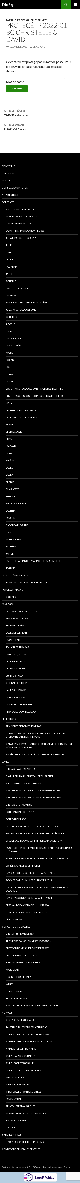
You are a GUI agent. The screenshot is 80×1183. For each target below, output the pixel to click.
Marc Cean (12, 969)
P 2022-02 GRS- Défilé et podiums (25, 1142)
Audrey (10, 453)
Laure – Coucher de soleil (21, 417)
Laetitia (10, 510)
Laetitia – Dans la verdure (21, 410)
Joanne (10, 568)
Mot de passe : (16, 82)
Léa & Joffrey (14, 919)
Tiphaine (11, 496)
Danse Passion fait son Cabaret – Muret (30, 897)
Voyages (7, 1012)
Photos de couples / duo (21, 711)
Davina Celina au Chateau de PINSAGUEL (29, 776)
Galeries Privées (36, 20)
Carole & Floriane (17, 525)
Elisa (9, 438)
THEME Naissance (16, 113)
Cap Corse (12, 1127)
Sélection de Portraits (20, 209)
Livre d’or (8, 173)
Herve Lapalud (14, 991)
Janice (10, 553)
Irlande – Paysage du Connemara (26, 1113)
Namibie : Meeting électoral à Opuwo (29, 1041)
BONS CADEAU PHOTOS (15, 187)
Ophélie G (11, 316)
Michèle (11, 546)
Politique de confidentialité (16, 1167)
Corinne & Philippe (17, 683)
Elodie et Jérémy (16, 625)
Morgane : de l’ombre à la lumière (26, 302)
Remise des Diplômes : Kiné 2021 (24, 726)
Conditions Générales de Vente (21, 1149)
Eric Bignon (10, 5)
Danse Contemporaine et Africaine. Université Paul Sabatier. (37, 889)
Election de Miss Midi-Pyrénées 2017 (27, 948)
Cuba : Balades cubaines (20, 1055)
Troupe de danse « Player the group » (28, 941)
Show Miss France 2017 (20, 933)
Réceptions (9, 718)
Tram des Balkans (16, 998)
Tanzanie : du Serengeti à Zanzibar (26, 1027)
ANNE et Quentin (16, 654)
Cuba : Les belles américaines (23, 1070)
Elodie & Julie (14, 431)
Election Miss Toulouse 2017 (23, 955)
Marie (9, 352)
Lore (9, 252)
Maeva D (11, 446)
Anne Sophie (13, 539)
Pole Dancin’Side (16, 819)
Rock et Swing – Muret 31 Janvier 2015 (29, 880)
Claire (9, 381)
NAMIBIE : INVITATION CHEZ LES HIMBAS (27, 1034)
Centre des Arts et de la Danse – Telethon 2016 (34, 826)
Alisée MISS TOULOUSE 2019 (21, 216)
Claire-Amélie (14, 345)
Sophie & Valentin (16, 675)
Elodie (10, 482)
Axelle (10, 331)
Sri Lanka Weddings (17, 618)
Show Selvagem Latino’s (20, 768)
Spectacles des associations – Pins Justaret (32, 1005)
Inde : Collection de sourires (23, 1091)
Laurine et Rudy (15, 661)
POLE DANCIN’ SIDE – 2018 (20, 812)
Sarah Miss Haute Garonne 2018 (25, 230)
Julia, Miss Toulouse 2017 (21, 309)
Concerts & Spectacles (16, 926)
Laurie (10, 259)
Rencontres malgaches (20, 1106)
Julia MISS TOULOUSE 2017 (21, 237)
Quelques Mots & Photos (21, 611)
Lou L (9, 367)
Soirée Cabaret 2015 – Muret (23, 865)
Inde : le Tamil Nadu (17, 1084)
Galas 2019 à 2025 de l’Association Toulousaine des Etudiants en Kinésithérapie (36, 735)
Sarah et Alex (14, 639)
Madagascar (14, 1098)
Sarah (9, 424)
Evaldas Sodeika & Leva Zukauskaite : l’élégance (35, 833)
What (9, 984)
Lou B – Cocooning (18, 288)
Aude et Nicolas (15, 697)
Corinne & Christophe (19, 704)
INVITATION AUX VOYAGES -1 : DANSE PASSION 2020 (33, 797)
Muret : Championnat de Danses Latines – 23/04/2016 (37, 858)
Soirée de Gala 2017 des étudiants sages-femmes (35, 754)
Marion (10, 517)
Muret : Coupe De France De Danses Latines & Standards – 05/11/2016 (40, 849)
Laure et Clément (16, 632)
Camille (10, 532)
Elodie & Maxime (16, 668)
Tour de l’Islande (16, 1120)
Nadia (9, 374)
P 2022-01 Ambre (15, 127)
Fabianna (11, 266)
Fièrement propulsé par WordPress (51, 1167)
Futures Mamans (12, 589)
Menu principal (75, 4)
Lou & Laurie (13, 338)
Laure (9, 467)
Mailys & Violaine (16, 503)
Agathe (10, 324)
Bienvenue (8, 166)
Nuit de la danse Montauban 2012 (26, 912)
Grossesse (12, 596)
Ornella (11, 281)
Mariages (7, 604)
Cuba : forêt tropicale (20, 1063)
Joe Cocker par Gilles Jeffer (23, 962)
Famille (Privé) (15, 20)
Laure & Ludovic (16, 690)
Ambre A (11, 295)
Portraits (8, 202)
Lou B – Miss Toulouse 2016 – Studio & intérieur (34, 395)
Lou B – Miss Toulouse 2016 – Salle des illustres (34, 388)
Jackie (9, 273)
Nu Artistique (10, 194)
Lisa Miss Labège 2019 (18, 223)
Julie (9, 245)
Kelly (9, 403)
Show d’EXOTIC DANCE (19, 804)
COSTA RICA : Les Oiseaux (20, 1019)
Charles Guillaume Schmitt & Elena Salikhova (34, 840)
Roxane (10, 360)
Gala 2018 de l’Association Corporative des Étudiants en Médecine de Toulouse (40, 745)
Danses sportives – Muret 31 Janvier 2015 (30, 872)
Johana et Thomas (17, 647)
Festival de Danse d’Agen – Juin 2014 (27, 905)
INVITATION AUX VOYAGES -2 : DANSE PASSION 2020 (33, 790)
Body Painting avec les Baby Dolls (26, 582)
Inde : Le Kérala (15, 1077)
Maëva (10, 460)
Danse (5, 761)
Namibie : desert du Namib (21, 1048)
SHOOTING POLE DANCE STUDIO (23, 783)
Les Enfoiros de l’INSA (18, 976)
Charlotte (12, 489)
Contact (7, 180)
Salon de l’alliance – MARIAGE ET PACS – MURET (33, 560)
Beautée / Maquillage (15, 575)
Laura (9, 474)
